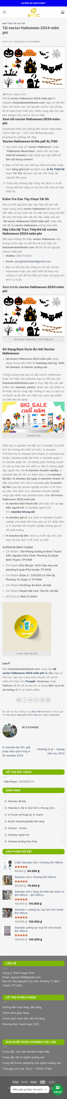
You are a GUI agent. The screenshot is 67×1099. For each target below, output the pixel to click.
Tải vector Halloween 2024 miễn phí (23, 715)
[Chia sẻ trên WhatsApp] (18, 700)
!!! (36, 1093)
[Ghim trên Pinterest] (42, 700)
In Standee (34, 42)
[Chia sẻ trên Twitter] (30, 700)
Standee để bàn (17, 801)
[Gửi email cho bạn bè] (36, 700)
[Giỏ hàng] (63, 12)
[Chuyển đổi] (62, 808)
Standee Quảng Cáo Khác (22, 841)
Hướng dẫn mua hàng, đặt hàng (21, 1007)
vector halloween (51, 715)
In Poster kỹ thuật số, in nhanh (25, 814)
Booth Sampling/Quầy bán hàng (26, 821)
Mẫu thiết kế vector (13, 23)
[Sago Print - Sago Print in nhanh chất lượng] (33, 12)
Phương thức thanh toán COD (20, 1024)
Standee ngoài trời (18, 834)
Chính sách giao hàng (15, 1012)
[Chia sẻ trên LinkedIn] (48, 700)
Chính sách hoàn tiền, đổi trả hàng (23, 1018)
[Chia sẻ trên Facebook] (24, 700)
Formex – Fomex (17, 828)
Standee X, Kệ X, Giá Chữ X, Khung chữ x (31, 807)
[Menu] (4, 12)
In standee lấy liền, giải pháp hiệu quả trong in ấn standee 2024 (16, 751)
